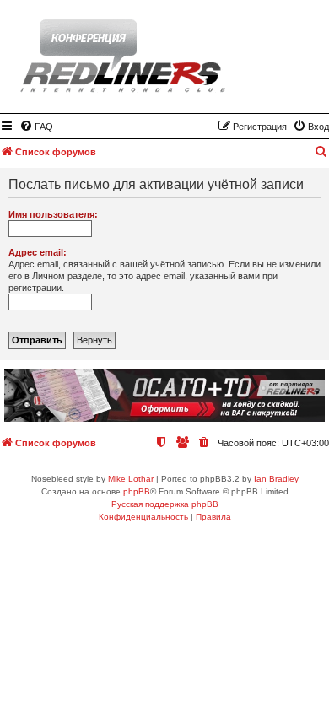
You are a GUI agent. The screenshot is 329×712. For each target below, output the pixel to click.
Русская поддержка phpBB (164, 504)
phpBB (136, 491)
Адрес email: (37, 252)
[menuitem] (36, 126)
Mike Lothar (131, 478)
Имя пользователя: (53, 214)
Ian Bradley (276, 478)
